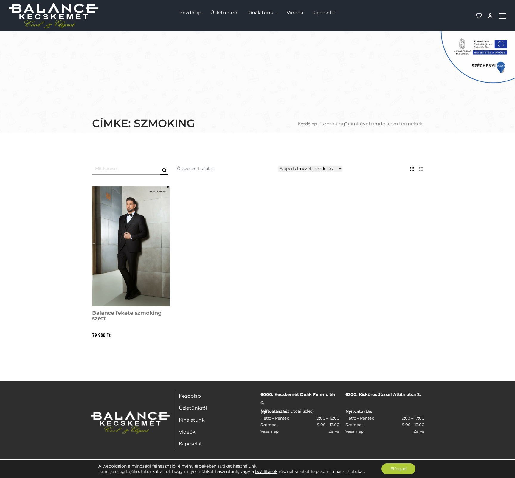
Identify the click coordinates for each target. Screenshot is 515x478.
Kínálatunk (260, 13)
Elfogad (398, 468)
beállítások (266, 471)
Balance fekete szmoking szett (127, 316)
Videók (295, 13)
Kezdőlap (190, 13)
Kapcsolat (324, 13)
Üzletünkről (224, 13)
